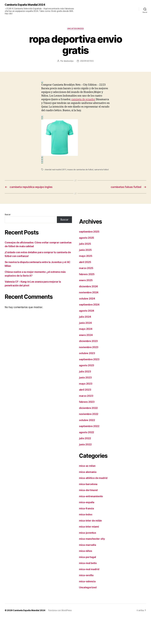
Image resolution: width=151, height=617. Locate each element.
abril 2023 (85, 389)
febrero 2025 (86, 274)
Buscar (7, 214)
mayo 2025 (85, 255)
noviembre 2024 (88, 292)
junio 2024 (85, 322)
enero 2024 (86, 335)
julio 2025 (85, 243)
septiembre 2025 (89, 231)
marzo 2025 (86, 268)
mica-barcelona (88, 484)
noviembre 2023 (88, 347)
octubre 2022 (87, 420)
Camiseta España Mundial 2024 (25, 4)
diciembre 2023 (88, 341)
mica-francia (86, 508)
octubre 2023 (87, 353)
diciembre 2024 (88, 286)
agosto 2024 (86, 310)
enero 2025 (85, 280)
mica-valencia (87, 581)
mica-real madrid (89, 569)
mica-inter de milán (90, 520)
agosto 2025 (86, 237)
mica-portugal (87, 557)
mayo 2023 (85, 383)
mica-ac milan (87, 465)
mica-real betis (88, 563)
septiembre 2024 (89, 304)
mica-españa (86, 502)
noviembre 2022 (88, 414)
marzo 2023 (86, 395)
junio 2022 (85, 444)
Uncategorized (75, 29)
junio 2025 (85, 249)
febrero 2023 (86, 401)
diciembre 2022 (88, 408)
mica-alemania (87, 472)
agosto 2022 (86, 432)
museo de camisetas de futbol (80, 169)
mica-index (85, 514)
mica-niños (85, 550)
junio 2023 (85, 377)
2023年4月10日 (87, 61)
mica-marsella (87, 544)
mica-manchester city (92, 538)
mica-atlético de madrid (93, 478)
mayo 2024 (85, 328)
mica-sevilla (86, 575)
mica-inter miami (89, 526)
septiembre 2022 (89, 426)
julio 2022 (85, 438)
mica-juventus (87, 532)
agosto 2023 (86, 365)
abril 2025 (85, 262)
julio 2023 (85, 371)
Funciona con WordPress (60, 610)
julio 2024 (85, 316)
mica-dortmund (88, 490)
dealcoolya (68, 61)
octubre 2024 (87, 298)
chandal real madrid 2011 (55, 169)
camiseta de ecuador (83, 99)
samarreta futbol (101, 169)
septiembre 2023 (89, 359)
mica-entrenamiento (91, 496)
